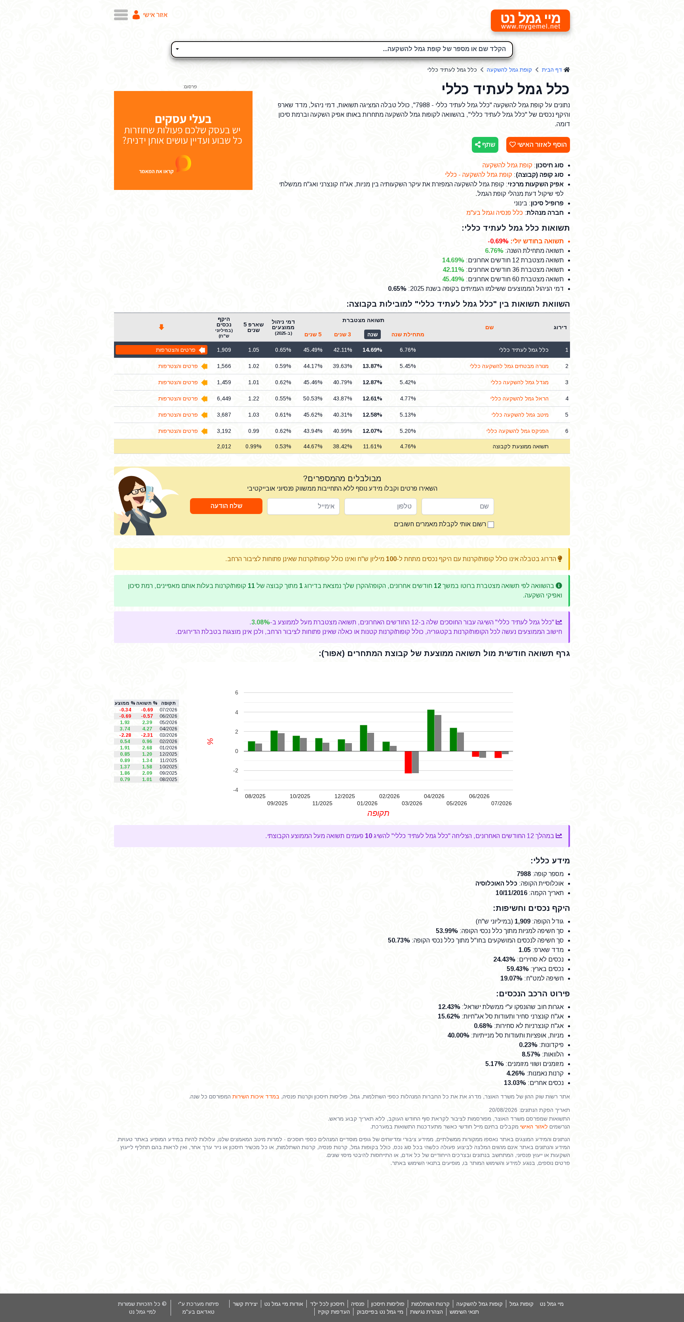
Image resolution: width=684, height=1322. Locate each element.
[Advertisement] (342, 1230)
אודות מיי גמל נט (283, 1304)
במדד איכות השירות (255, 1096)
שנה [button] (372, 334)
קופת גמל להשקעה (509, 69)
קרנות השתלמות (430, 1304)
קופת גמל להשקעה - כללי (478, 174)
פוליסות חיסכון (388, 1304)
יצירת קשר (245, 1304)
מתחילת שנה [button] (407, 334)
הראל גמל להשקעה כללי (519, 398)
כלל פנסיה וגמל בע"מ (494, 212)
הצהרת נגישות (426, 1312)
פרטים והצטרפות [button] (176, 350)
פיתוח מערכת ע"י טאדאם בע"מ (198, 1308)
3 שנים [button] (342, 334)
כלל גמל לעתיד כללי (524, 350)
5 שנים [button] (312, 334)
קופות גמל (521, 1304)
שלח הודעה (226, 506)
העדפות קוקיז (334, 1312)
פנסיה (358, 1304)
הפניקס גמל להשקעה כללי (517, 431)
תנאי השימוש (464, 1312)
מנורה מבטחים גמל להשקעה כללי (509, 366)
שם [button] (489, 327)
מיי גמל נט (552, 1304)
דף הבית (552, 69)
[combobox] (342, 49)
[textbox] (342, 48)
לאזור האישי (534, 1126)
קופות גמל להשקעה (479, 1304)
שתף (488, 144)
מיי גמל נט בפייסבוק (380, 1312)
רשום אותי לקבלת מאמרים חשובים (441, 524)
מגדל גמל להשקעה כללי (520, 382)
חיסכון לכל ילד (327, 1304)
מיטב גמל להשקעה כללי (520, 415)
